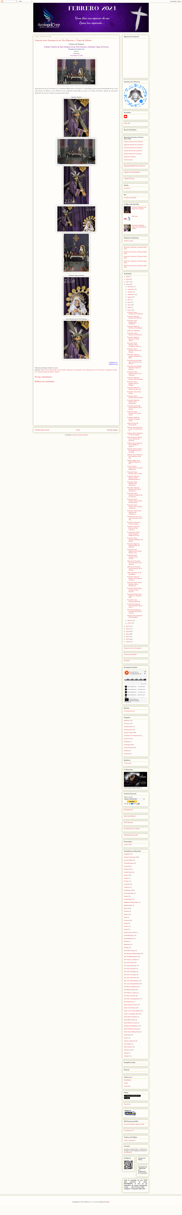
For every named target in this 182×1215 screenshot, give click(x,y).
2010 (127, 639)
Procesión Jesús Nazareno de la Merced (135, 313)
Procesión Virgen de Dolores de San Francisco (133, 528)
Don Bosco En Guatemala (131, 735)
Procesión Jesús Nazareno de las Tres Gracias (134, 350)
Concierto (127, 723)
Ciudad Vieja (127, 872)
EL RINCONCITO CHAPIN (132, 829)
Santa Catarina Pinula (130, 1004)
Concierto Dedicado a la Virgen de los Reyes (139, 207)
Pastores (126, 920)
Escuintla (126, 884)
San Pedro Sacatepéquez (131, 998)
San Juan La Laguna (130, 974)
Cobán (126, 875)
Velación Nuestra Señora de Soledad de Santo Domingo (134, 450)
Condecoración (128, 726)
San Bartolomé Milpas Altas (132, 953)
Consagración (128, 729)
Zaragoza (127, 1056)
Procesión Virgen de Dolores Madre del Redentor (133, 545)
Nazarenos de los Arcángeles (132, 648)
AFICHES (127, 660)
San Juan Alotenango (130, 965)
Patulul (126, 923)
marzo (130, 310)
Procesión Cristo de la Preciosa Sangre (133, 523)
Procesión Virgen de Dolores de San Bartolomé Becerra (133, 477)
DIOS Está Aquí (128, 822)
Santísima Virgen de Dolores (46, 372)
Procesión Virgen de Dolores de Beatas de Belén (134, 356)
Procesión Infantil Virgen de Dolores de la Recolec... (134, 590)
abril (129, 307)
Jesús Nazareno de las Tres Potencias (93, 370)
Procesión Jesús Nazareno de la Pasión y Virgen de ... (134, 506)
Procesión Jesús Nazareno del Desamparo (132, 483)
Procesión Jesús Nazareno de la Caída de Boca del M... (134, 500)
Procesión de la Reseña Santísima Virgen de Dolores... (134, 367)
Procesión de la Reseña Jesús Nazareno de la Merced (134, 362)
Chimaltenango (128, 863)
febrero (130, 620)
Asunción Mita (128, 860)
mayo (129, 305)
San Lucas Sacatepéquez (131, 983)
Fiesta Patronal (128, 747)
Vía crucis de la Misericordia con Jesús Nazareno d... (134, 467)
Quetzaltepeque (128, 938)
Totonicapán (127, 1044)
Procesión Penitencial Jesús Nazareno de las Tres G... (134, 605)
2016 (42, 370)
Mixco (125, 908)
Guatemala (69, 370)
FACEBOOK (127, 1080)
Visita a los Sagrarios (133, 330)
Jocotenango (128, 899)
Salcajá (126, 947)
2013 (127, 631)
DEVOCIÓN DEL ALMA (131, 835)
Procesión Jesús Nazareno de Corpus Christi (134, 413)
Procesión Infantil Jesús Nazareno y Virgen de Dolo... (134, 595)
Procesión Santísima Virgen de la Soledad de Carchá (139, 227)
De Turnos (127, 188)
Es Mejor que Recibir (130, 197)
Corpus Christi (128, 732)
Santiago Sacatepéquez (131, 1026)
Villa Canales (128, 1047)
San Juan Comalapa (130, 971)
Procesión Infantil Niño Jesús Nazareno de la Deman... (134, 407)
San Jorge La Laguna (130, 959)
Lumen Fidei (127, 844)
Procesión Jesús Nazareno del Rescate (134, 333)
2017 (127, 282)
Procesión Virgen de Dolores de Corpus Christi (133, 419)
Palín (125, 917)
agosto (130, 297)
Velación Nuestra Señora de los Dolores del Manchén (134, 439)
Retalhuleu (127, 944)
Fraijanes (126, 887)
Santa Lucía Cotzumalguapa (132, 1011)
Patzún (126, 929)
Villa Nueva (127, 1050)
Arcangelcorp (128, 1152)
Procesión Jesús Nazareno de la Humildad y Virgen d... (134, 344)
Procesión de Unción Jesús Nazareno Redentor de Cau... (133, 533)
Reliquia (126, 750)
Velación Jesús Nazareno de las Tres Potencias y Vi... (135, 429)
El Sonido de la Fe (129, 711)
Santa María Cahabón (130, 1016)
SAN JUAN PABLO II (130, 816)
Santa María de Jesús (130, 1023)
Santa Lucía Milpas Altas (131, 1014)
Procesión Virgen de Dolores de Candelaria (134, 327)
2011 (127, 636)
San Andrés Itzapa (129, 950)
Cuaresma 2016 (61, 370)
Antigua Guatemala (129, 857)
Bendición (127, 720)
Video (125, 123)
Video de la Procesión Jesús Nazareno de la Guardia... (134, 562)
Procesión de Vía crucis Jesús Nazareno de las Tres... (134, 518)
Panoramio (127, 1086)
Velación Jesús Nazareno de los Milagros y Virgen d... (134, 444)
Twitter (126, 1083)
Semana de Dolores (130, 156)
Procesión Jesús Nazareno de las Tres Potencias (134, 373)
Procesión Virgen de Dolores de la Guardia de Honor (134, 578)
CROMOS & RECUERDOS (132, 172)
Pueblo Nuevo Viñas (130, 932)
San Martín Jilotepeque (131, 986)
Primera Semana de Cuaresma (133, 141)
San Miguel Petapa (129, 989)
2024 (127, 276)
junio (129, 302)
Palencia (126, 914)
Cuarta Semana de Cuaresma (133, 150)
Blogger (107, 1202)
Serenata (126, 753)
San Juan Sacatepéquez (131, 980)
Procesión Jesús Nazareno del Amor (133, 600)
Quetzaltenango (128, 935)
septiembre (131, 294)
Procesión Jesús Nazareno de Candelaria (132, 322)
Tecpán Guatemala (129, 1041)
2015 (127, 626)
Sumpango (127, 1035)
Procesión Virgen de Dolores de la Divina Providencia (134, 489)
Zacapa (126, 1053)
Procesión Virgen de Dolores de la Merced (134, 317)
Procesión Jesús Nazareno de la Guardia (132, 556)
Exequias (126, 741)
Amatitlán (126, 854)
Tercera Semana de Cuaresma (133, 147)
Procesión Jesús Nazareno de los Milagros (132, 383)
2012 (127, 634)
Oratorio (126, 911)
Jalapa (126, 896)
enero (129, 623)
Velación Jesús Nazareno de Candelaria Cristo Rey (134, 456)
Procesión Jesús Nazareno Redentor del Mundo (135, 539)
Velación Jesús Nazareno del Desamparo (134, 616)
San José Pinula (129, 962)
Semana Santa (128, 159)
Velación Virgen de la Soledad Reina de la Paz (134, 462)
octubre (130, 292)
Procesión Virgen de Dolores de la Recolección (133, 401)
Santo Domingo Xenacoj (131, 1029)
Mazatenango (128, 905)
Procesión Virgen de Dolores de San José (134, 388)
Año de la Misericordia (50, 370)
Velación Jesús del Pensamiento (132, 424)
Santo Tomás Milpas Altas (131, 1032)
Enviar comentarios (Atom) (80, 435)
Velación (57, 372)
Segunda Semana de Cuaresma (133, 144)
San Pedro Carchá (129, 995)
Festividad (127, 744)
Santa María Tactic (129, 1020)
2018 (127, 279)
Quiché (126, 941)
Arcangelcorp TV (129, 1130)
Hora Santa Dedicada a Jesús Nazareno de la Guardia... (134, 611)
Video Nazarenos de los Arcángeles (134, 573)
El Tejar (126, 881)
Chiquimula (127, 869)
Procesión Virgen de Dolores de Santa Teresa (133, 339)
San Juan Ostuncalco (130, 977)
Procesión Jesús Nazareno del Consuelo (135, 396)
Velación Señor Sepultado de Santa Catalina (135, 434)
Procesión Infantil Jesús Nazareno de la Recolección (134, 584)
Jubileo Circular (128, 241)
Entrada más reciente (42, 430)
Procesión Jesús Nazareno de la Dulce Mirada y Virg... (134, 551)
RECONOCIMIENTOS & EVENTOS (134, 166)
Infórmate (135, 216)
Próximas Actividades (130, 654)
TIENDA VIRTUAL (129, 178)
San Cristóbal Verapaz (130, 956)
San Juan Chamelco (130, 968)
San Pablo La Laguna (130, 992)
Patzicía (126, 926)
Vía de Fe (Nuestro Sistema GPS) (134, 1124)
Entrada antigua (112, 430)
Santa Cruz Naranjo (130, 1007)
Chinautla (127, 866)
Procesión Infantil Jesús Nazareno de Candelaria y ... (134, 512)
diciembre (131, 286)
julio (129, 299)
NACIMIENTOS (128, 810)
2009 (127, 642)
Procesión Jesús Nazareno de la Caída (134, 472)
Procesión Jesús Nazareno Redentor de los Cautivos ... (134, 495)
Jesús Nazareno (77, 370)
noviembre (131, 289)
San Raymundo (128, 1001)
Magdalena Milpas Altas (131, 902)
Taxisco (126, 1038)
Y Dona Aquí (127, 763)
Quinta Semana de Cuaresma (133, 153)
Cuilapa (126, 878)
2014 (127, 629)
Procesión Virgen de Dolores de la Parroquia (135, 378)
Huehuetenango (129, 893)
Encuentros (127, 738)
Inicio (78, 430)
